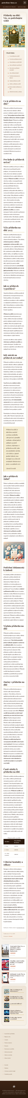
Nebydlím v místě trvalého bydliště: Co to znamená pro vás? (17, 962)
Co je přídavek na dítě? (15, 56)
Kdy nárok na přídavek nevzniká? (14, 69)
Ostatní (10, 936)
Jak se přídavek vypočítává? (16, 65)
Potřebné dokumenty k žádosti (15, 76)
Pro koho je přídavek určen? (16, 59)
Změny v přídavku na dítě (15, 83)
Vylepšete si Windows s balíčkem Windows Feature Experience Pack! (16, 1012)
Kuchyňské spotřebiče (9, 6)
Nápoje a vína (22, 6)
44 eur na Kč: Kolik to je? (16, 1003)
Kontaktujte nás (20, 927)
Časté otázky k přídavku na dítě (15, 87)
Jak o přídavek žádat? (14, 73)
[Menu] (24, 2)
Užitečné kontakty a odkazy (16, 91)
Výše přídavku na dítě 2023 (16, 62)
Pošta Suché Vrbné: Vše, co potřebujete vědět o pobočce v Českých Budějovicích (17, 948)
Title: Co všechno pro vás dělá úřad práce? (16, 990)
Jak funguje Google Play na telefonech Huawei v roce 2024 (17, 975)
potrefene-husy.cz (9, 3)
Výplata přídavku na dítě (15, 80)
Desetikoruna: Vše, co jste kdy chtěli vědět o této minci (16, 997)
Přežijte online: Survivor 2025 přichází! (16, 1018)
